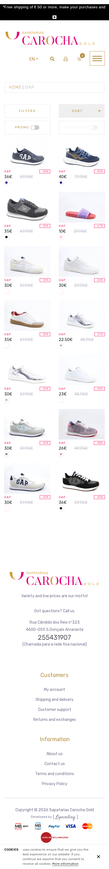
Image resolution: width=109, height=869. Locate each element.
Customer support (54, 709)
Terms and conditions (54, 773)
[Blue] (6, 183)
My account (54, 689)
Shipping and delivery (54, 699)
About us (54, 753)
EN (32, 59)
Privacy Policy (54, 783)
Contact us (54, 763)
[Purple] (61, 454)
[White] (6, 291)
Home (15, 87)
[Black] (6, 237)
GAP (7, 171)
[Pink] (61, 237)
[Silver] (61, 345)
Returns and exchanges (54, 719)
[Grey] (6, 454)
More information (65, 864)
